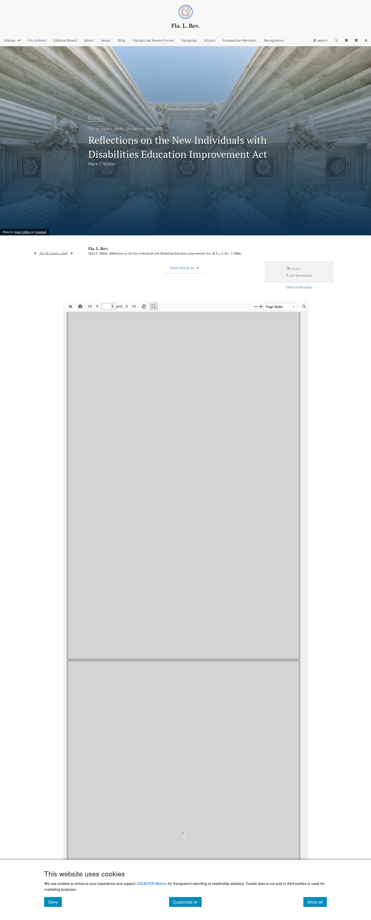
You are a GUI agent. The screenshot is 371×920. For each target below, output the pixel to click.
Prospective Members (239, 40)
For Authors (37, 40)
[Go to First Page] (90, 306)
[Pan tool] (143, 306)
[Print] (80, 306)
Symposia (189, 40)
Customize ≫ (187, 902)
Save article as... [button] (184, 268)
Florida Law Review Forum (153, 40)
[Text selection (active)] (153, 306)
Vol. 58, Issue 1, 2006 (105, 129)
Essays (96, 118)
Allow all (317, 902)
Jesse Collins (22, 232)
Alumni (209, 40)
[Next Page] (127, 306)
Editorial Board (65, 40)
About (88, 40)
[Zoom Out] (256, 306)
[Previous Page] (97, 306)
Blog (121, 40)
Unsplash (40, 232)
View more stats (299, 287)
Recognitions (274, 40)
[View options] (70, 306)
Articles (9, 40)
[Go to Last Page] (134, 306)
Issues (105, 40)
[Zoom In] (261, 306)
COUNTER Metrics (152, 883)
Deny (55, 902)
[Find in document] (304, 306)
